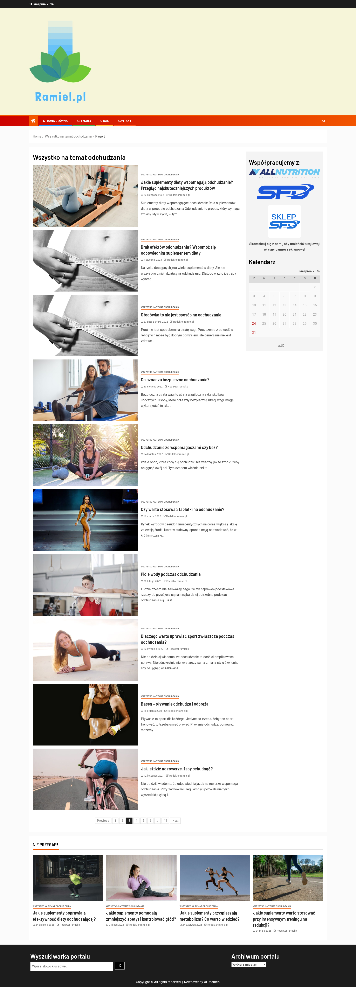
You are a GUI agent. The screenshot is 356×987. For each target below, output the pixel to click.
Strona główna (55, 120)
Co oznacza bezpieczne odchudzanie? (175, 379)
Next (175, 820)
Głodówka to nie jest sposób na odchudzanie (181, 314)
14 (165, 820)
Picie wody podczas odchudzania (171, 574)
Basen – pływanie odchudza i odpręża (174, 703)
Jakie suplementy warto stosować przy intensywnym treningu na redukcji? (284, 919)
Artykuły (84, 120)
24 (254, 324)
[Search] (323, 121)
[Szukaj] (120, 966)
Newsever (191, 982)
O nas (104, 120)
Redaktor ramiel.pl (179, 195)
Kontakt (124, 120)
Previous (103, 820)
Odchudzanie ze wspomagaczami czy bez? (179, 447)
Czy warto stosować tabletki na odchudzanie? (182, 509)
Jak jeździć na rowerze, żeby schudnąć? (177, 768)
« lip (281, 345)
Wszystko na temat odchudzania (160, 175)
